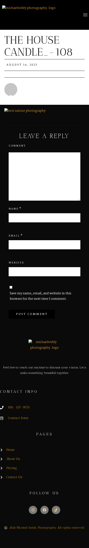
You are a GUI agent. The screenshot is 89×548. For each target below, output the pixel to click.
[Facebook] (44, 510)
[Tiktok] (56, 510)
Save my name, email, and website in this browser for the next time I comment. (40, 296)
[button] (85, 14)
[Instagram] (33, 510)
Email (14, 236)
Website (16, 263)
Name (14, 209)
